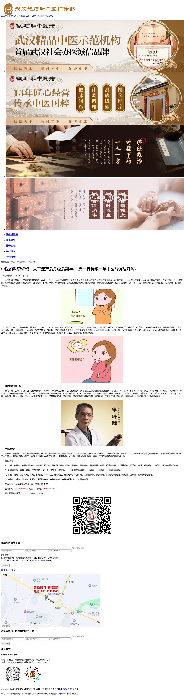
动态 (11, 16)
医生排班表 (12, 234)
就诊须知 (11, 240)
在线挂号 (11, 251)
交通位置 (11, 257)
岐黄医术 (25, 16)
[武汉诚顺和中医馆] (38, 14)
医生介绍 (17, 16)
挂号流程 (11, 245)
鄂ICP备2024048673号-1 (67, 689)
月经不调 (31, 262)
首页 (3, 16)
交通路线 (49, 16)
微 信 (13, 570)
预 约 (8, 570)
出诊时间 (41, 16)
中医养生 (33, 16)
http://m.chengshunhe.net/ (33, 493)
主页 (13, 262)
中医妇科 (21, 262)
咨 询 (3, 570)
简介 (7, 16)
